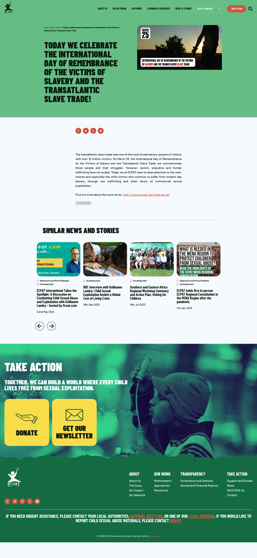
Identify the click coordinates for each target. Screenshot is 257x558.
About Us (135, 480)
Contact (232, 495)
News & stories (183, 8)
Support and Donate (240, 480)
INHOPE (175, 521)
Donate (27, 433)
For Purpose (154, 536)
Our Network (119, 8)
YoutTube (37, 501)
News (230, 485)
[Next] (51, 326)
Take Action (236, 9)
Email (101, 131)
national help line (146, 516)
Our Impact (136, 490)
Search (250, 9)
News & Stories (55, 28)
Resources (161, 490)
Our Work (137, 8)
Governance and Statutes (196, 480)
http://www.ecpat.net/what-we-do (146, 194)
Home (46, 28)
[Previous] (39, 326)
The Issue (135, 485)
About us (102, 8)
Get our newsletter (74, 432)
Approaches (162, 485)
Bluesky (86, 131)
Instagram (22, 501)
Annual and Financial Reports (199, 485)
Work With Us (235, 490)
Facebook (78, 131)
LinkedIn (93, 131)
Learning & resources (158, 8)
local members (201, 516)
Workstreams (162, 480)
